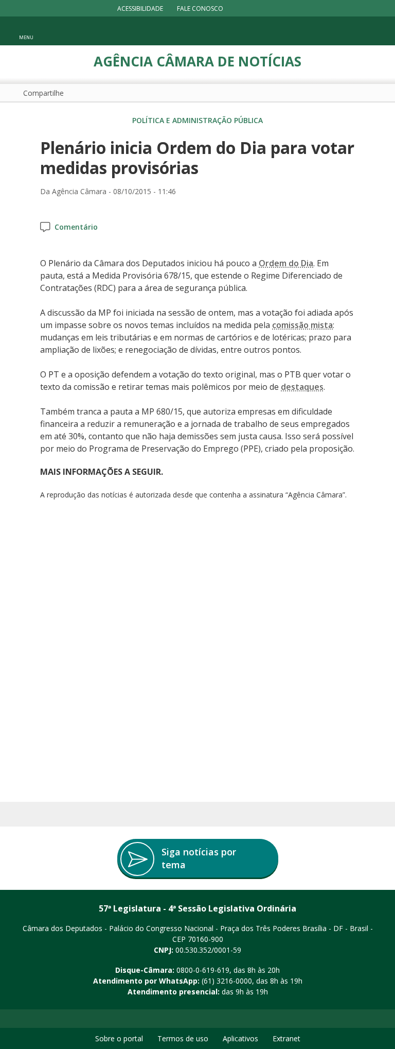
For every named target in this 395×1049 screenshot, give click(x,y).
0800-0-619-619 (202, 970)
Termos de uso (182, 1038)
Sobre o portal (119, 1038)
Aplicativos (240, 1038)
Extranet (286, 1038)
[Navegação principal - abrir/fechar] (26, 30)
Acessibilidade (140, 8)
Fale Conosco (200, 8)
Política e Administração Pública (197, 120)
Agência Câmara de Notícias (197, 61)
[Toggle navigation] (372, 31)
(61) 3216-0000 (227, 981)
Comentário (76, 227)
